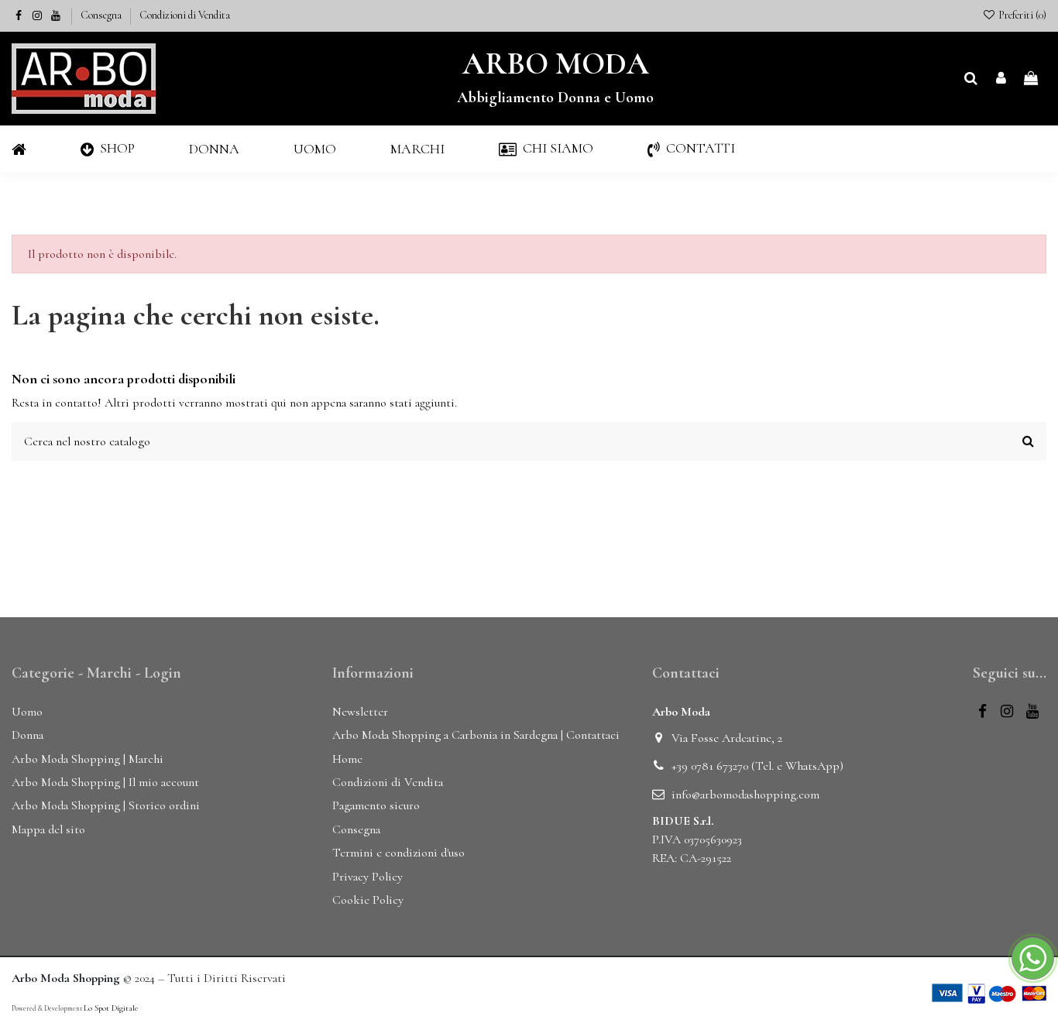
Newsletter (360, 711)
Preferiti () (1021, 15)
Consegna (102, 15)
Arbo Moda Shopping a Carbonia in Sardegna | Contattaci (476, 735)
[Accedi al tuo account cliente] (1001, 79)
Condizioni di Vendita (184, 15)
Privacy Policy (367, 876)
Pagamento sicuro (376, 805)
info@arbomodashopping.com (745, 794)
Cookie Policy (368, 900)
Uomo (27, 711)
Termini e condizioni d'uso (398, 852)
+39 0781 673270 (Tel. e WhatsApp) (757, 766)
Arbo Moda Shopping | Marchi (87, 759)
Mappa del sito (48, 829)
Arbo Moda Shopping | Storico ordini (106, 805)
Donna (27, 735)
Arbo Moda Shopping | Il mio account (105, 782)
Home (347, 759)
